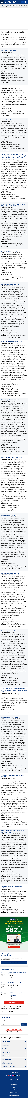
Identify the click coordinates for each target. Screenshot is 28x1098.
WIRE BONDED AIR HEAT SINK (9, 87)
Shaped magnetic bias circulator (10, 284)
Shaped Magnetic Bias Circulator (10, 717)
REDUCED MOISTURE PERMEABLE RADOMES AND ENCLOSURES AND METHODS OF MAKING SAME (14, 690)
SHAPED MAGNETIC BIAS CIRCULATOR (11, 342)
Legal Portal (14, 1081)
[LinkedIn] (6, 1075)
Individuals (5, 1045)
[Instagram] (13, 1075)
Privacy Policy (14, 1092)
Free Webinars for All (7, 969)
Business (4, 1048)
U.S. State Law (6, 1059)
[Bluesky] (17, 1075)
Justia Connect (14, 1079)
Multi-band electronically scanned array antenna (12, 775)
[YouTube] (8, 1075)
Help (14, 1087)
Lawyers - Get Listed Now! (14, 1029)
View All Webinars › (14, 1002)
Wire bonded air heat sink (8, 50)
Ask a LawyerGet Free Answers (6, 954)
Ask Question (14, 962)
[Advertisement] (14, 18)
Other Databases (7, 1063)
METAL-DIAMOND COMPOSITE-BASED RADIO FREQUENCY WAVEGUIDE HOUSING (13, 205)
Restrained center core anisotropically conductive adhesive (12, 887)
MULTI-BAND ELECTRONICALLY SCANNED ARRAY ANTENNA (12, 831)
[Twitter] (19, 1075)
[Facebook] (11, 1075)
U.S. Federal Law (7, 1056)
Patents (7, 5)
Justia (2, 5)
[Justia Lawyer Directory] (21, 1075)
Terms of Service (14, 1089)
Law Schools (6, 1052)
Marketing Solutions (8, 1066)
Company (14, 1084)
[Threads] (15, 1075)
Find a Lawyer (5, 1017)
